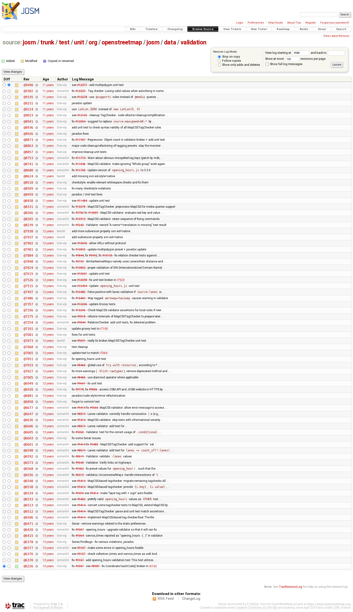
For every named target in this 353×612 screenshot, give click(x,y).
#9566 (94, 407)
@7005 (28, 377)
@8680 (28, 170)
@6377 (28, 548)
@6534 (28, 493)
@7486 (28, 298)
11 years (48, 85)
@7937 (28, 237)
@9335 (28, 97)
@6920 (28, 389)
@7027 (28, 371)
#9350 (79, 432)
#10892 (80, 249)
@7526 (28, 280)
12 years (48, 231)
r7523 (121, 280)
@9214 (28, 109)
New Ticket (259, 29)
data (170, 42)
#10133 (107, 255)
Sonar (322, 29)
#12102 (82, 115)
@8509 (28, 188)
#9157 (81, 548)
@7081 (28, 335)
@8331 (28, 207)
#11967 (80, 139)
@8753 (28, 158)
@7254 (28, 322)
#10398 (82, 280)
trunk (47, 42)
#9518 (81, 316)
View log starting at (278, 53)
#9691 (81, 340)
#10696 (82, 243)
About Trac (294, 22)
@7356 (28, 310)
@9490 (28, 85)
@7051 (28, 359)
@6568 (28, 469)
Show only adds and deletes (240, 65)
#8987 (95, 566)
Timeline (151, 29)
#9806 (93, 389)
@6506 (28, 517)
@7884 (28, 255)
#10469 (80, 298)
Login (239, 22)
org (93, 42)
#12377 (82, 85)
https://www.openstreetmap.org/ (329, 604)
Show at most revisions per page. (295, 59)
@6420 (28, 530)
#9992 (93, 255)
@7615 (28, 274)
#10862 (80, 267)
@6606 (28, 426)
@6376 (28, 554)
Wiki (133, 29)
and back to (319, 53)
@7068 (28, 347)
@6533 (28, 499)
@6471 (28, 524)
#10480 (80, 292)
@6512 (28, 511)
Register (310, 22)
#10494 (82, 286)
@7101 (28, 329)
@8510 (28, 182)
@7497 (28, 292)
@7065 (28, 353)
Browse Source (202, 29)
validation (193, 42)
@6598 (28, 450)
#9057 (79, 566)
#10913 (80, 219)
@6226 (28, 566)
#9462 (79, 468)
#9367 (79, 529)
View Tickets (232, 29)
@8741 (28, 164)
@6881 (28, 396)
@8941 (28, 121)
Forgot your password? (334, 22)
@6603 (28, 438)
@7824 (28, 268)
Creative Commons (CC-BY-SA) (256, 607)
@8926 (28, 134)
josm (29, 42)
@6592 (28, 456)
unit (79, 42)
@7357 (28, 304)
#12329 (80, 91)
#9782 (79, 212)
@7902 (28, 243)
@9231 (28, 103)
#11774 (80, 158)
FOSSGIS (253, 604)
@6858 (28, 402)
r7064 (103, 353)
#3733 (79, 261)
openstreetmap (122, 42)
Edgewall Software (50, 607)
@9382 (28, 91)
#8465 (81, 365)
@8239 (28, 225)
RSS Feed (166, 598)
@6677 (28, 408)
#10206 (82, 304)
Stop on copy (230, 56)
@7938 (28, 231)
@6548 (28, 481)
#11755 (80, 170)
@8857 (28, 152)
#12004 (80, 121)
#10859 (93, 212)
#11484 (82, 200)
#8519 (81, 414)
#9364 (79, 535)
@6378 (28, 542)
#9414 (81, 407)
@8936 (28, 127)
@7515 (28, 286)
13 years (48, 395)
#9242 (79, 225)
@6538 (28, 487)
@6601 (28, 444)
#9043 (79, 462)
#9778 (79, 389)
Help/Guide (275, 22)
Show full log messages (286, 64)
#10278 (82, 97)
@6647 (28, 414)
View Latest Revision (336, 35)
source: (12, 42)
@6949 (28, 383)
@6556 (28, 475)
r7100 (104, 328)
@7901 (28, 249)
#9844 (79, 255)
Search (341, 29)
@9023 (28, 115)
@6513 (28, 505)
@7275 (28, 316)
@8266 (28, 213)
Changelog (175, 29)
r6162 (153, 566)
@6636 (28, 420)
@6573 (28, 463)
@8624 (28, 176)
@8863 (28, 146)
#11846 (80, 164)
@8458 (28, 201)
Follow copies (231, 60)
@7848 (28, 261)
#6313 (79, 475)
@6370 (28, 560)
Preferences (256, 22)
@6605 (28, 432)
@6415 (28, 536)
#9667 (81, 383)
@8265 (28, 219)
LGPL (336, 607)
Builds (304, 29)
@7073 (28, 341)
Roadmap (283, 29)
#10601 (82, 273)
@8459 (28, 194)
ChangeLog (191, 598)
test (64, 42)
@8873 (28, 140)
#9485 (94, 444)
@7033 (28, 365)
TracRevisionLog (290, 586)
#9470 (79, 493)
